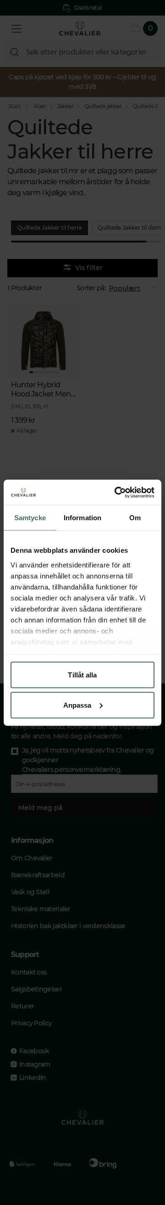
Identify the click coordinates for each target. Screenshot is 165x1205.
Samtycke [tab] (30, 518)
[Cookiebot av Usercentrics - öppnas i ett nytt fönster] (116, 492)
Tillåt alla (82, 675)
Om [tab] (135, 518)
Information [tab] (82, 518)
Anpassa (77, 705)
